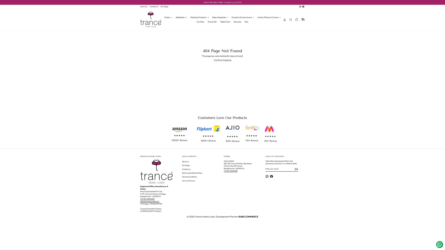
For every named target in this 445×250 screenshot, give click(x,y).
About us (185, 161)
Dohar (167, 17)
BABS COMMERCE (248, 216)
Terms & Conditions (189, 177)
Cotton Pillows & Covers (268, 17)
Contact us (186, 169)
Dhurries (237, 21)
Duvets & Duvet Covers (242, 17)
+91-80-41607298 (230, 171)
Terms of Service (188, 181)
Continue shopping (222, 60)
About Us (143, 6)
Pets (246, 21)
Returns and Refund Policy (192, 173)
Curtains (200, 21)
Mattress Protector (198, 17)
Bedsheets (180, 17)
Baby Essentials (219, 17)
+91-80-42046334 (147, 199)
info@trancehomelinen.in (149, 201)
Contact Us (154, 6)
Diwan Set (212, 21)
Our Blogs (164, 6)
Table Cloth (225, 21)
